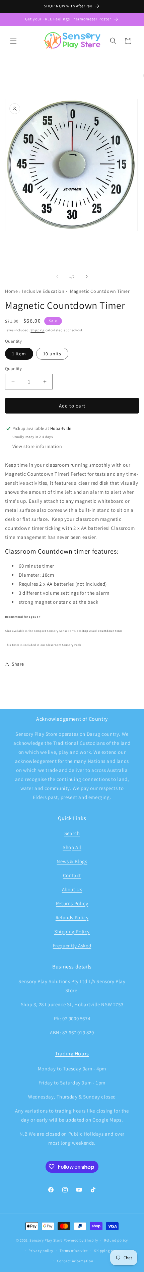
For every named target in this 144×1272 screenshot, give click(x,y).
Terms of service (74, 1250)
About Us (72, 889)
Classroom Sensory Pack (64, 645)
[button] (13, 40)
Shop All (72, 847)
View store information (37, 446)
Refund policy (116, 1240)
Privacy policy (40, 1250)
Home (11, 291)
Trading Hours (72, 1053)
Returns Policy (72, 903)
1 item (19, 354)
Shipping (37, 330)
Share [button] (18, 664)
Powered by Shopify (81, 1240)
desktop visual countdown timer (99, 631)
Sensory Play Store (46, 1240)
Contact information (75, 1261)
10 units (52, 354)
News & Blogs (72, 861)
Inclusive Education (43, 291)
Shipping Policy (72, 931)
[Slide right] (86, 276)
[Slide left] (57, 276)
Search (72, 833)
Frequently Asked (72, 945)
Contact (72, 875)
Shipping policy (108, 1250)
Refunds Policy (72, 917)
